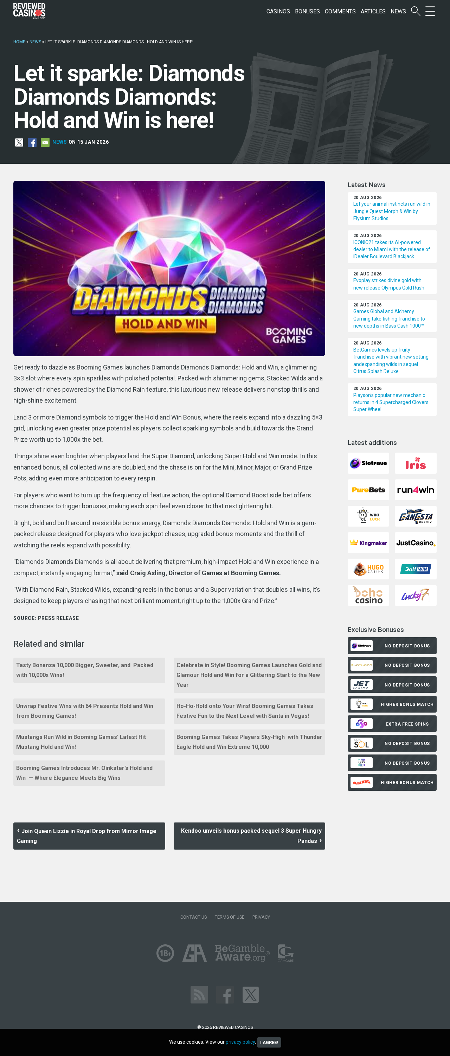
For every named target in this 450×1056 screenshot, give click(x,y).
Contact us (193, 917)
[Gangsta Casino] (415, 516)
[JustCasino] (415, 542)
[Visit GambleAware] (242, 953)
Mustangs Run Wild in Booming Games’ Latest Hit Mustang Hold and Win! (82, 742)
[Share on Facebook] (32, 142)
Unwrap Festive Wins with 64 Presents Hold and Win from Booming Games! (85, 711)
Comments (340, 11)
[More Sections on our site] (430, 11)
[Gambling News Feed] (199, 994)
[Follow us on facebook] (225, 994)
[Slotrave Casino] (368, 462)
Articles (373, 11)
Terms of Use (229, 917)
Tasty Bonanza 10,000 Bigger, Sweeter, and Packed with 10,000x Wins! (84, 670)
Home (19, 41)
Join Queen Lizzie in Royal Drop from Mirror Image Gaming (86, 836)
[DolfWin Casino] (415, 568)
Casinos (278, 11)
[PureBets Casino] (368, 489)
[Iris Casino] (415, 462)
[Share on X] (19, 142)
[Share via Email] (45, 142)
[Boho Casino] (368, 595)
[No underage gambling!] (165, 953)
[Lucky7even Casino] (415, 595)
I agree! (269, 1042)
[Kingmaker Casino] (368, 542)
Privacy (261, 917)
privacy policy (240, 1042)
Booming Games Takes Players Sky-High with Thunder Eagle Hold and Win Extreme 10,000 (249, 742)
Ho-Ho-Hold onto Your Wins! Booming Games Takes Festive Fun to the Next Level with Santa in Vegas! (244, 711)
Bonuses (307, 11)
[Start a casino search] (415, 11)
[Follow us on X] (250, 994)
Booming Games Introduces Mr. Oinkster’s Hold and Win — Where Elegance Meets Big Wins (84, 773)
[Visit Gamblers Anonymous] (194, 953)
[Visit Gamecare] (286, 953)
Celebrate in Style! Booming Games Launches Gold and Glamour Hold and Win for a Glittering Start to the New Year (249, 675)
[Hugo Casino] (368, 568)
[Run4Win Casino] (415, 489)
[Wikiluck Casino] (368, 516)
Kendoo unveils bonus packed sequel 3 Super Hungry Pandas (251, 835)
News (398, 11)
